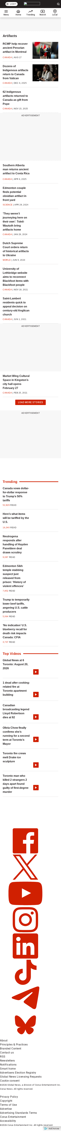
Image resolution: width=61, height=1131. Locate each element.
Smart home (8, 1068)
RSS (2, 1056)
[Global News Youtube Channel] (25, 905)
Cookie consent (9, 1080)
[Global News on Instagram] (25, 931)
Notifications (8, 1064)
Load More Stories (30, 403)
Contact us (7, 1052)
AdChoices (54, 1128)
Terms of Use (8, 1104)
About (4, 1040)
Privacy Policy (9, 1096)
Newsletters (7, 1060)
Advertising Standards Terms (18, 1112)
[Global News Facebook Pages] (25, 852)
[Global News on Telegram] (25, 1010)
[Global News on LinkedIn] (25, 957)
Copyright (6, 1100)
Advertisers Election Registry (18, 1072)
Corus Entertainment (13, 1116)
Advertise (6, 1108)
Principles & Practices (14, 1044)
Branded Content (10, 1048)
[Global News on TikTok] (25, 984)
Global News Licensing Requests (21, 1076)
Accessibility (8, 1120)
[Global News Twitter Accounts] (25, 878)
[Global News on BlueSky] (25, 1036)
